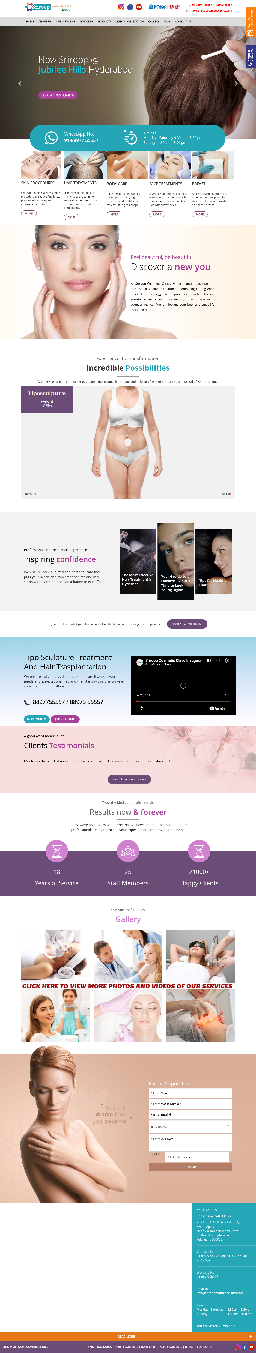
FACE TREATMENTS (170, 1347)
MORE (29, 213)
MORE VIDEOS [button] (37, 719)
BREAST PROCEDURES (198, 1347)
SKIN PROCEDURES (100, 1347)
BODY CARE (148, 1347)
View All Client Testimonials (129, 779)
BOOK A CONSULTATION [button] (57, 95)
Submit (190, 1167)
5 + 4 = (155, 1154)
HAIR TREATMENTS (126, 1347)
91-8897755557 (207, 1277)
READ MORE (126, 1336)
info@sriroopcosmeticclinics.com (211, 10)
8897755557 (49, 702)
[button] (86, 21)
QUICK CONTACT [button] (65, 719)
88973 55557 (224, 4)
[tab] (128, 1336)
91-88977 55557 (202, 4)
